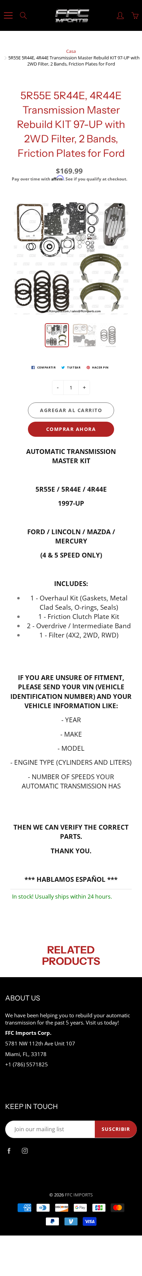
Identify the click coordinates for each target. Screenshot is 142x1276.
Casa (71, 51)
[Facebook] (9, 1151)
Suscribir (116, 1129)
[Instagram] (25, 1151)
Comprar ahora (71, 429)
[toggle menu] (8, 15)
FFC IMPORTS (79, 1195)
